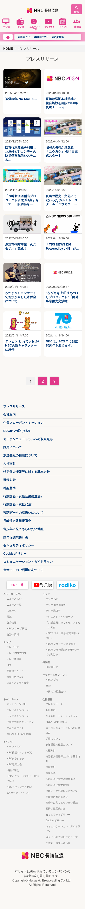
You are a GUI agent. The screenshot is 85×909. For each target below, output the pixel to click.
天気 (9, 616)
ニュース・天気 (35, 28)
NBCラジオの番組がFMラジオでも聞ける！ (62, 652)
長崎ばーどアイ (15, 670)
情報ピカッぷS (15, 676)
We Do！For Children (19, 733)
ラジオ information (56, 604)
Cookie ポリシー (15, 553)
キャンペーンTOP (16, 704)
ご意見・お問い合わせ (58, 843)
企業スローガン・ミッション (23, 422)
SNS (48, 685)
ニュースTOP (14, 598)
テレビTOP (13, 647)
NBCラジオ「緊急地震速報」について (63, 635)
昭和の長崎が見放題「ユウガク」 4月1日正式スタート (62, 151)
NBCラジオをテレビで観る (61, 643)
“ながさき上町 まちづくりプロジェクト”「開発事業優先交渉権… (62, 297)
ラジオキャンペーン (18, 716)
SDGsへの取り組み (16, 430)
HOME (8, 48)
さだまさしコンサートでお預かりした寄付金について (20, 297)
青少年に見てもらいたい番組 (23, 529)
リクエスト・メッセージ (59, 616)
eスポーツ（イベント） (20, 792)
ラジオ (21, 26)
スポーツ (12, 610)
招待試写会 (13, 770)
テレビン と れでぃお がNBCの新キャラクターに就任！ (22, 345)
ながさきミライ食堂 (18, 682)
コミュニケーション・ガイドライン (28, 561)
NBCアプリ (52, 679)
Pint (9, 664)
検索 (76, 12)
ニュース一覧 (14, 604)
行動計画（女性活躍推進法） (23, 496)
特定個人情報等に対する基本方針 (26, 471)
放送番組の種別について (20, 455)
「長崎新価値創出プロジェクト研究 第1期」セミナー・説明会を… (22, 200)
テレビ (6, 26)
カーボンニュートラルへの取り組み (28, 439)
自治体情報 (13, 634)
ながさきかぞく (15, 728)
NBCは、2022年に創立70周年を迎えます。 (62, 343)
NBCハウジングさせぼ (19, 786)
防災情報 (12, 622)
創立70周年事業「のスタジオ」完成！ (20, 246)
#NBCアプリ (41, 37)
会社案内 (9, 414)
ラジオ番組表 (53, 610)
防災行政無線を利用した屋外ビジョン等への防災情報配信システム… (20, 151)
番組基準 (9, 488)
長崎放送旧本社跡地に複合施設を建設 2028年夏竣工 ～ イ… (62, 103)
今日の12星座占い (56, 691)
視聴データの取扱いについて (23, 512)
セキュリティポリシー (18, 545)
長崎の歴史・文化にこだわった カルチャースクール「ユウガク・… (62, 200)
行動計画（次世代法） (18, 504)
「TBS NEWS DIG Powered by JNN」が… (62, 246)
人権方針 (9, 463)
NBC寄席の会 (14, 764)
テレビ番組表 (14, 659)
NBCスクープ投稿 (17, 628)
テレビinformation (17, 653)
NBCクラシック (15, 758)
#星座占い (24, 37)
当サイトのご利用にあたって (23, 569)
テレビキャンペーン (18, 710)
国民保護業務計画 (15, 537)
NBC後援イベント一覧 (19, 752)
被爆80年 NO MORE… (21, 99)
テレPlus (49, 26)
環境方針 (9, 479)
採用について (12, 447)
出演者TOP (52, 667)
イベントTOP (14, 746)
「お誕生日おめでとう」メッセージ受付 (63, 625)
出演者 (77, 26)
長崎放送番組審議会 (17, 520)
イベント (63, 26)
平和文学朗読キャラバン (20, 722)
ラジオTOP (52, 598)
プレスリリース (14, 406)
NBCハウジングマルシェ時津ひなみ (23, 778)
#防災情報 (58, 37)
